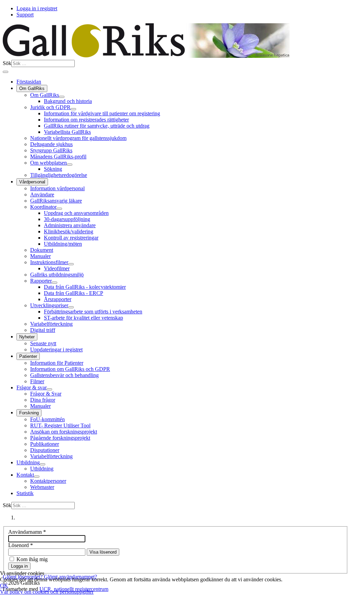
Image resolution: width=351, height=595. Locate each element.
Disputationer (44, 450)
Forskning (29, 412)
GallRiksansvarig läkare (56, 201)
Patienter (28, 356)
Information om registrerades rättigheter (86, 119)
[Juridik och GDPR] (73, 109)
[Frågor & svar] (49, 389)
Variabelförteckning (51, 324)
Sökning (53, 169)
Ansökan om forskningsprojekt (63, 432)
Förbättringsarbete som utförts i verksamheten (93, 311)
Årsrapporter (57, 299)
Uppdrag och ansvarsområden (76, 213)
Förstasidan (28, 82)
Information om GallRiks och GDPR (70, 369)
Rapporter (41, 281)
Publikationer (44, 444)
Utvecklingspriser (49, 305)
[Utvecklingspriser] (71, 307)
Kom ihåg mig (32, 559)
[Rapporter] (54, 283)
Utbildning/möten (63, 244)
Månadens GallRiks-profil (58, 156)
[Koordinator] (59, 209)
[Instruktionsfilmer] (71, 264)
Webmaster (42, 487)
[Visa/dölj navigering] (5, 72)
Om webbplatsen (48, 163)
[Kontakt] (36, 477)
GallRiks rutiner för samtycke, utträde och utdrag (96, 126)
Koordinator (43, 207)
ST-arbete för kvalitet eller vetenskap (83, 318)
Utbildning (28, 462)
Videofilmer (57, 268)
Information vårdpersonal (57, 188)
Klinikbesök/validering (68, 231)
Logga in (19, 566)
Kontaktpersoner (48, 481)
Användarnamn (27, 532)
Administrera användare (70, 225)
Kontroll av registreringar (71, 238)
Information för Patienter (56, 363)
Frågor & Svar (45, 394)
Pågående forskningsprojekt (60, 438)
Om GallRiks (32, 88)
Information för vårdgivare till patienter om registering (102, 113)
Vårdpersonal (32, 181)
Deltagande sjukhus (51, 144)
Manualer (40, 256)
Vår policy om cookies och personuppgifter (47, 592)
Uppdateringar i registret (56, 349)
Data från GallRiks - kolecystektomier (85, 287)
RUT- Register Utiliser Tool (60, 425)
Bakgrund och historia (68, 101)
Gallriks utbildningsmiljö (57, 274)
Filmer (37, 381)
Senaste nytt (43, 343)
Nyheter (27, 336)
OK (4, 585)
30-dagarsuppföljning (67, 219)
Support (25, 14)
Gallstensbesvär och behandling (64, 375)
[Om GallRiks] (61, 97)
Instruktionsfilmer (49, 262)
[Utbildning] (42, 464)
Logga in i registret (36, 8)
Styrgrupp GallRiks (51, 150)
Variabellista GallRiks (67, 132)
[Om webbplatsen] (69, 165)
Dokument (41, 250)
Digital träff (42, 330)
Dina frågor (42, 400)
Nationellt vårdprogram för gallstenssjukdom (78, 138)
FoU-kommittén (47, 419)
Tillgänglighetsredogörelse (58, 175)
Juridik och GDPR (50, 107)
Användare (42, 194)
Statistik (25, 493)
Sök (7, 63)
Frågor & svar (31, 387)
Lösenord (20, 545)
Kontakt (25, 475)
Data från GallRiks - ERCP (73, 293)
